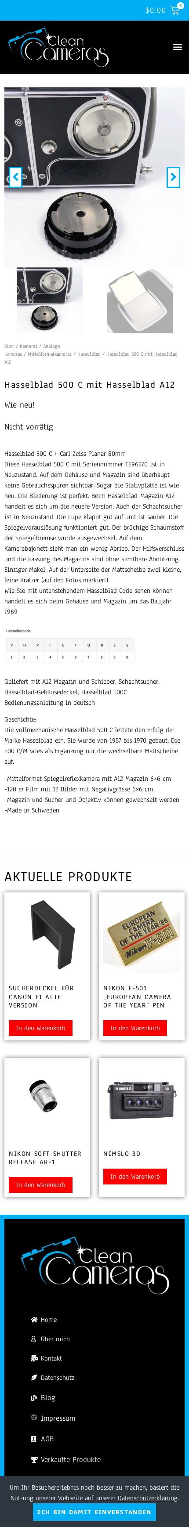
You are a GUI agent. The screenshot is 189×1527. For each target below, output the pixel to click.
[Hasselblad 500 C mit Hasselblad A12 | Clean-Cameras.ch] (94, 177)
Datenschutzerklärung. (148, 1498)
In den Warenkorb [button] (40, 1028)
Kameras (28, 346)
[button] (177, 47)
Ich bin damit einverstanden (94, 1512)
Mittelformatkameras (50, 353)
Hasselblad (89, 353)
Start (9, 346)
